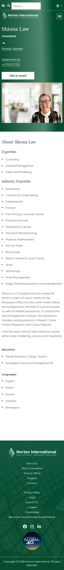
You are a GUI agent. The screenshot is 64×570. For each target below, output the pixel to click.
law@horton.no (11, 59)
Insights (32, 478)
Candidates (32, 512)
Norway (6, 48)
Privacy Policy (32, 492)
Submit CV (32, 502)
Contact (32, 483)
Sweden (17, 48)
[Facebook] (25, 526)
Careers (32, 507)
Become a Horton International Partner (32, 517)
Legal (32, 497)
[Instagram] (32, 526)
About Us (32, 463)
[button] (59, 16)
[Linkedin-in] (3, 5)
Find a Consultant (32, 468)
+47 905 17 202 (11, 64)
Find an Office (32, 473)
